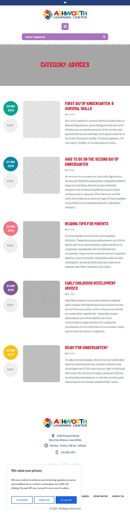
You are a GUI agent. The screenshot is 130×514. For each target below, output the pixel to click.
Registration (100, 496)
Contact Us (118, 496)
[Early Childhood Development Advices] (41, 299)
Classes (85, 496)
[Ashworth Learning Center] (65, 15)
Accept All (66, 499)
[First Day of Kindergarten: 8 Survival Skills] (41, 119)
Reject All (44, 499)
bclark (71, 114)
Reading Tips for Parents (86, 223)
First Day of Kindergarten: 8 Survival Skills (89, 106)
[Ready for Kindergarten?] (41, 363)
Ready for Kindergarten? (86, 347)
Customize (22, 499)
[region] (44, 486)
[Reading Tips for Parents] (41, 239)
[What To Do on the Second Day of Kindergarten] (41, 175)
